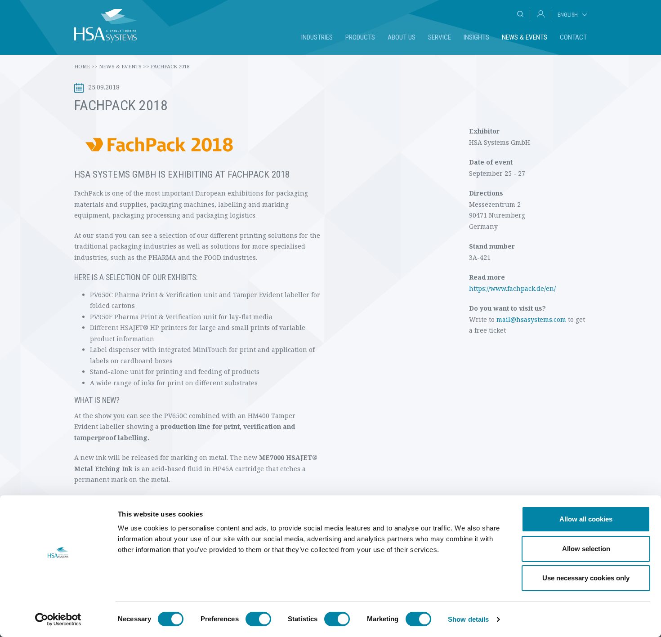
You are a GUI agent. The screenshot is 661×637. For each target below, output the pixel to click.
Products (360, 37)
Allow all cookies (585, 519)
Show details (468, 619)
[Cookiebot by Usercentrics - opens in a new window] (58, 619)
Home (86, 66)
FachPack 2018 (170, 66)
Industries (317, 37)
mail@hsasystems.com (531, 319)
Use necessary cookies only (586, 578)
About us (401, 37)
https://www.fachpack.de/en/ (512, 288)
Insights (476, 37)
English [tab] (568, 14)
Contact (573, 37)
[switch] (258, 619)
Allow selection (586, 548)
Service (439, 37)
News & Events (524, 37)
